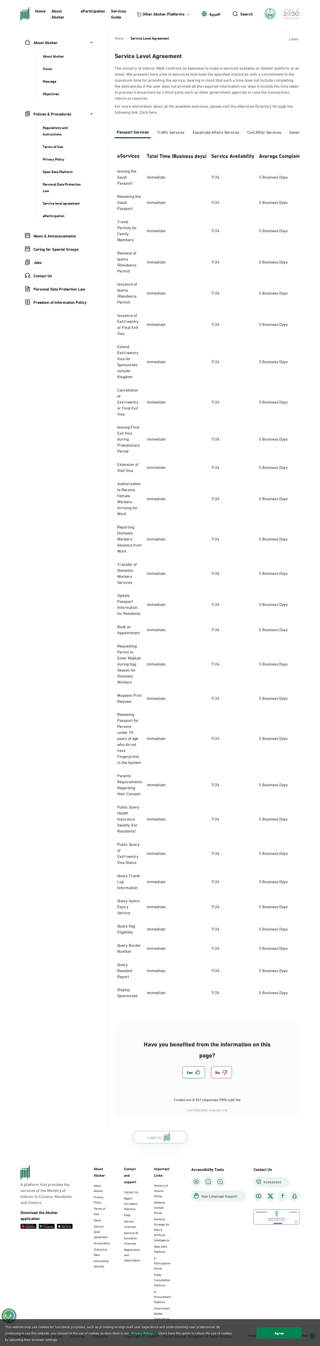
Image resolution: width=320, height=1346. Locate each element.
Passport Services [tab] (133, 131)
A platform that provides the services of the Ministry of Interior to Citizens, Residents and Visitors (46, 1193)
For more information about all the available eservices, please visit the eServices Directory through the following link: (204, 109)
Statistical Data (100, 1251)
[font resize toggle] (208, 1182)
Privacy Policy (99, 1199)
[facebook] (283, 1196)
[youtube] (259, 1196)
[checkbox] (193, 1072)
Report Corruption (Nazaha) (131, 1203)
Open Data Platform (160, 1248)
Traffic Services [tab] (170, 132)
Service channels (130, 1223)
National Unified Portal (159, 1207)
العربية (214, 14)
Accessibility (102, 1243)
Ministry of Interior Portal (161, 1190)
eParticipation (93, 10)
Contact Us (131, 1191)
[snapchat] (295, 1196)
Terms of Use (99, 1210)
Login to (154, 1137)
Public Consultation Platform (162, 1280)
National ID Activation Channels (131, 1238)
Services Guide (118, 13)
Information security (101, 1263)
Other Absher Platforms (164, 14)
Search (246, 14)
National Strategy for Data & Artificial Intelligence (162, 1229)
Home (40, 10)
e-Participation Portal (162, 1263)
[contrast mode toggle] (196, 1182)
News (97, 1220)
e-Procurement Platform (162, 1296)
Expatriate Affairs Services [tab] (216, 132)
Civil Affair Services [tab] (264, 132)
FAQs (127, 1215)
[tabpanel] (207, 574)
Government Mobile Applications (162, 1313)
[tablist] (207, 134)
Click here (148, 111)
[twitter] (271, 1196)
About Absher (58, 13)
